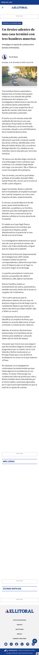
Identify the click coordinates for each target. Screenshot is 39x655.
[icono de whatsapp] (22, 644)
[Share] (34, 641)
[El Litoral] (19, 7)
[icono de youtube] (5, 644)
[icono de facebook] (16, 644)
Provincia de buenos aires (12, 23)
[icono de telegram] (27, 644)
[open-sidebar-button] (3, 7)
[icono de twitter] (11, 644)
